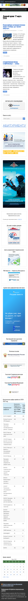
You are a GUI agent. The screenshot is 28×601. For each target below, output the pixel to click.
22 (14, 572)
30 (17, 574)
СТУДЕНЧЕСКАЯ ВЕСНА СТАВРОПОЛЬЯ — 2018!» (11, 63)
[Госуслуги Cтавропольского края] (14, 377)
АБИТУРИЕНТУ (14, 125)
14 (10, 569)
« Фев (4, 576)
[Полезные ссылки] (14, 357)
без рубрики (7, 56)
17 (20, 569)
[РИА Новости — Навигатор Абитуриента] (14, 277)
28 (10, 574)
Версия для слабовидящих (15, 107)
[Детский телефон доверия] (14, 235)
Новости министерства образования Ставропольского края (11, 585)
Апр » (7, 576)
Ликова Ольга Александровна (10, 30)
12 (4, 569)
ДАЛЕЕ (5, 52)
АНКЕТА (20, 219)
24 (20, 572)
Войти (2, 1)
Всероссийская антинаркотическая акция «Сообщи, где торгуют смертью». (14, 27)
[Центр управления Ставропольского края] (14, 259)
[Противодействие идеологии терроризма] (14, 344)
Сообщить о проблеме (14, 328)
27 (7, 574)
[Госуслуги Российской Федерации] (14, 385)
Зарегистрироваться (10, 1)
